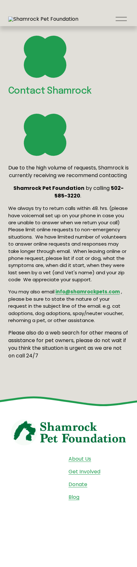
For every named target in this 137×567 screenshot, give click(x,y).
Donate (77, 484)
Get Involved (84, 471)
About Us (79, 459)
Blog (73, 497)
